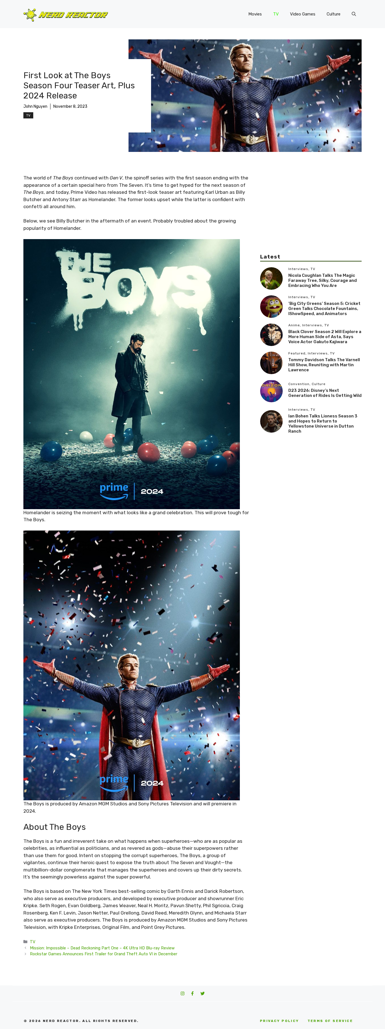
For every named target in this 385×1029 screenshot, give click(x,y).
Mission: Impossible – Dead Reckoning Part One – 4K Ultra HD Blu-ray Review (102, 948)
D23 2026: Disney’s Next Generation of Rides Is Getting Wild (325, 393)
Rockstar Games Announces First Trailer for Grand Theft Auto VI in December (103, 953)
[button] (354, 14)
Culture (333, 14)
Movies (255, 14)
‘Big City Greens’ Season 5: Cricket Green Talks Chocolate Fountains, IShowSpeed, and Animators (324, 308)
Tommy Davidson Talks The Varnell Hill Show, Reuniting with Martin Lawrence (324, 364)
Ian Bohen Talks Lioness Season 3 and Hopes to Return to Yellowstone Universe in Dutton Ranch (322, 424)
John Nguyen (35, 106)
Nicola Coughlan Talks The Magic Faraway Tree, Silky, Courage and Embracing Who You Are (322, 280)
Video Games (302, 14)
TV (276, 14)
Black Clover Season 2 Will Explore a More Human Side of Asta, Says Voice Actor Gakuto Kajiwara (324, 336)
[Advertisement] (311, 213)
